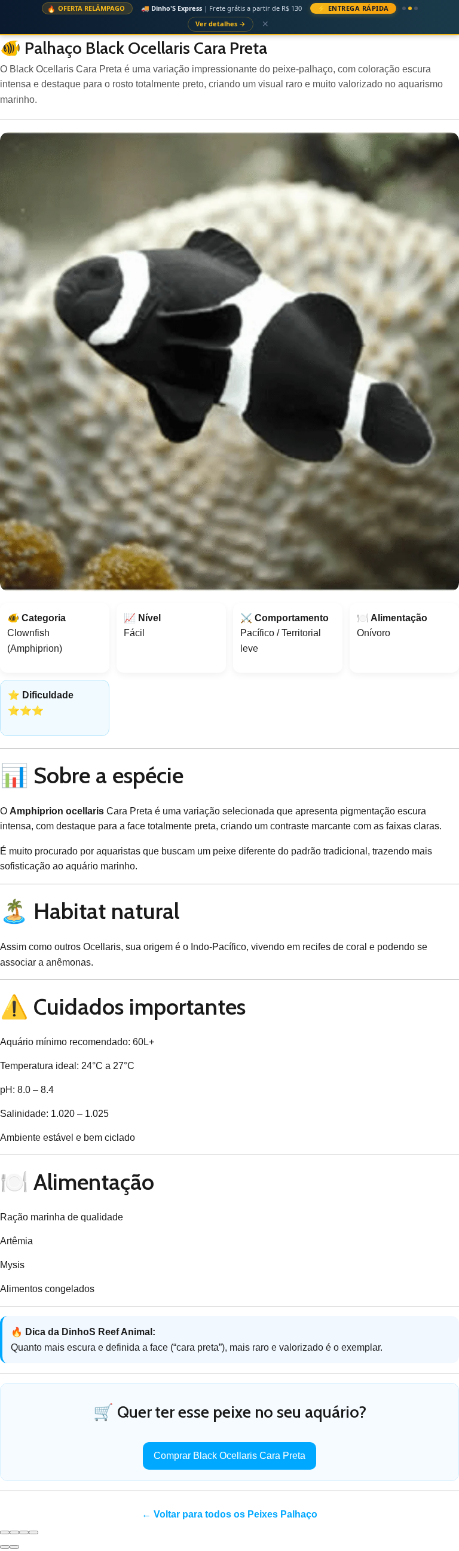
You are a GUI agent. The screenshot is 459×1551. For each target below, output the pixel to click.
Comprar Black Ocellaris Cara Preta (229, 1441)
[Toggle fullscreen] (24, 1517)
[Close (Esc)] (5, 1517)
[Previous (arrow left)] (5, 1532)
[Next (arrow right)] (14, 1532)
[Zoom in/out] (33, 1517)
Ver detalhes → (400, 9)
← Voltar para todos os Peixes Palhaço (229, 1500)
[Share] (14, 1517)
